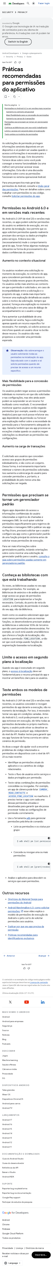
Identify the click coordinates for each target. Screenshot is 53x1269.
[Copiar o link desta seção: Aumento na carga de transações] (5, 450)
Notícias (5, 1035)
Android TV (7, 1108)
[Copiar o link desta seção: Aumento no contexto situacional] (5, 265)
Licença (19, 1248)
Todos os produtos (11, 1238)
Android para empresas (12, 1021)
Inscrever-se (42, 1255)
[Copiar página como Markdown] (14, 96)
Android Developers (10, 53)
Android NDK (8, 1176)
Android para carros (11, 1103)
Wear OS (6, 1094)
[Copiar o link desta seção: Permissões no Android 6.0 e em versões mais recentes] (47, 213)
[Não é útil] (20, 62)
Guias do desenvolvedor (13, 1163)
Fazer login (44, 3)
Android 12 (7, 1142)
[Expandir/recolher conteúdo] (19, 105)
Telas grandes (8, 1090)
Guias (29, 56)
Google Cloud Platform (12, 1233)
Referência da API (10, 1167)
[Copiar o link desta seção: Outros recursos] (32, 893)
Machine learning (10, 1060)
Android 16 (7, 1124)
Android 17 (7, 1120)
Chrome (5, 1224)
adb (28, 818)
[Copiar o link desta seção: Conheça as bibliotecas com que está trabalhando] (39, 580)
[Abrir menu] (4, 3)
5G (3, 1078)
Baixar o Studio (9, 1172)
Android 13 (7, 1138)
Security (7, 12)
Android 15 (7, 1129)
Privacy (23, 12)
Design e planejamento (32, 53)
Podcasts (6, 1044)
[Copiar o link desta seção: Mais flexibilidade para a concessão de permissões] (24, 385)
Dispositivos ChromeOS (12, 1099)
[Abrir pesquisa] (28, 3)
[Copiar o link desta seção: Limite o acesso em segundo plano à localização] (35, 662)
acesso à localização (21, 671)
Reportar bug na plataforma (14, 1188)
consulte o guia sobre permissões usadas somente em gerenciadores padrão (25, 560)
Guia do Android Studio (12, 1158)
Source (5, 1030)
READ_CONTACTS (17, 793)
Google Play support (11, 1197)
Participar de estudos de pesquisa (17, 1202)
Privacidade (7, 1073)
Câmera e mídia (9, 1069)
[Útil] (15, 62)
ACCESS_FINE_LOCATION (21, 796)
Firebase (6, 1229)
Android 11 (7, 1147)
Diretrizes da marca (35, 1248)
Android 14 (7, 1133)
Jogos (5, 1055)
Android (6, 1017)
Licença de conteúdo (39, 982)
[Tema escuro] (49, 838)
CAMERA (43, 789)
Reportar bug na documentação (16, 1193)
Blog (4, 1039)
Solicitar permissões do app (26, 196)
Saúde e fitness (9, 1064)
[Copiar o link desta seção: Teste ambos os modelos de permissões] (24, 694)
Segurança (7, 1026)
